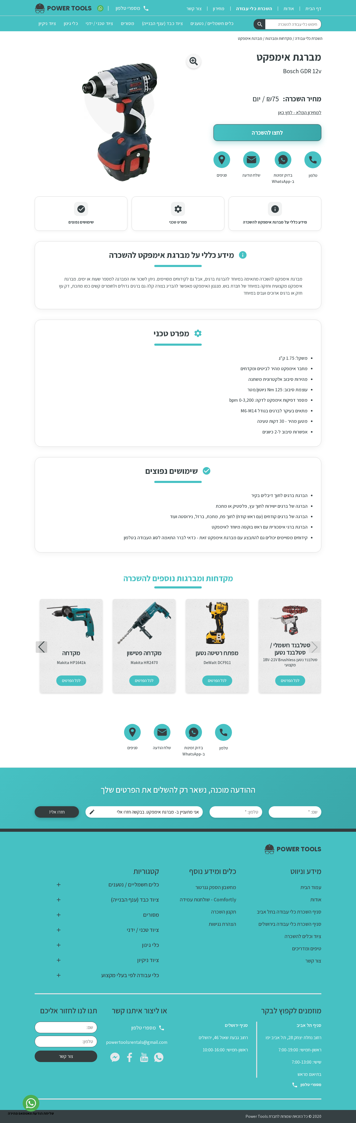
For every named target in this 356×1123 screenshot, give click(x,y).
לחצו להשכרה (267, 132)
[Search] (259, 24)
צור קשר (66, 1056)
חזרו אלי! (57, 812)
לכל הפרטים (290, 680)
